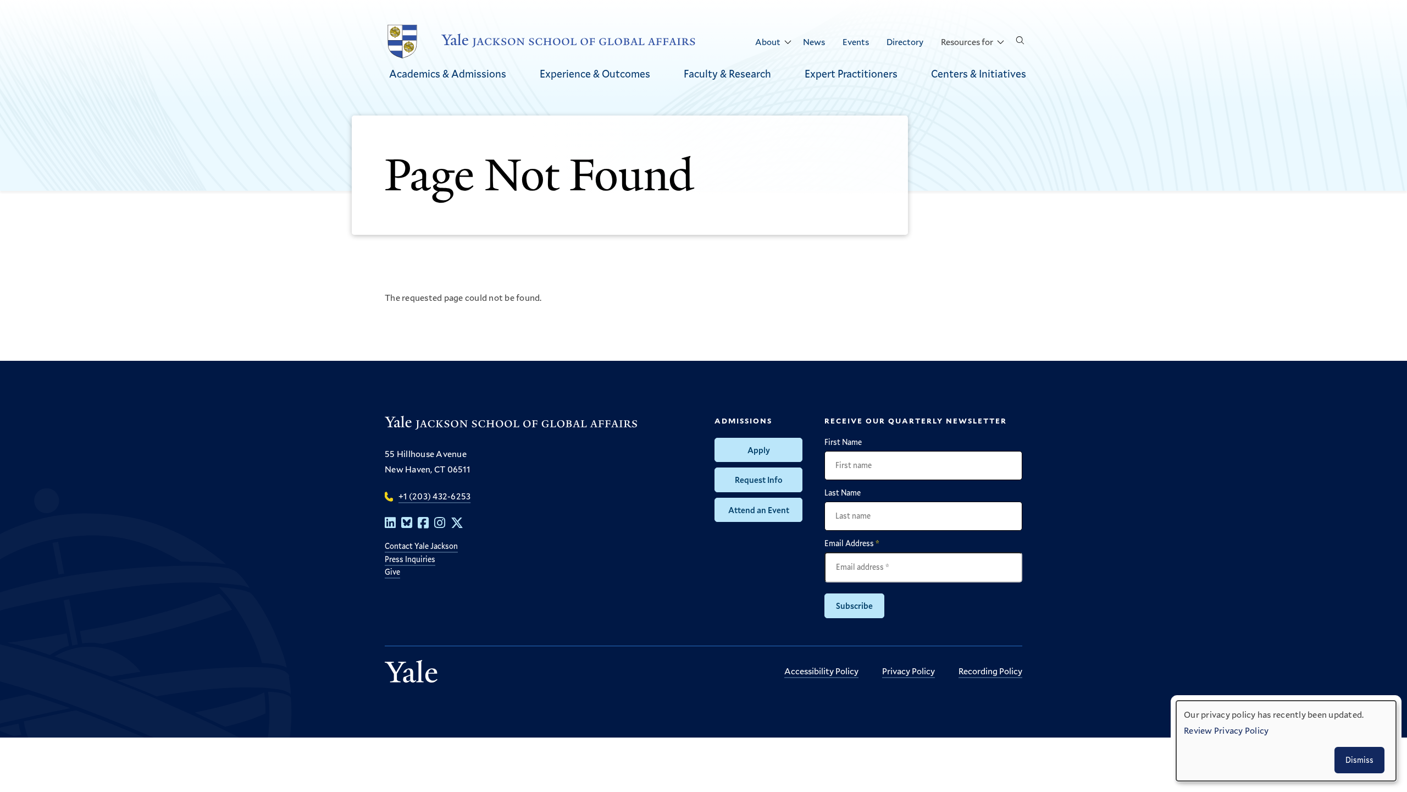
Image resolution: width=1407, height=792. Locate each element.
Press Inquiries (410, 559)
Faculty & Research (727, 73)
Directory (905, 41)
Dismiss (1359, 760)
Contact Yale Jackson (421, 546)
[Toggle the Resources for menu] (1000, 42)
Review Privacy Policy (1226, 730)
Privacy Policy (908, 670)
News (814, 41)
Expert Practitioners (851, 73)
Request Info (759, 479)
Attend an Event (758, 509)
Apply (758, 449)
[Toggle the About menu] (788, 42)
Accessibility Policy (821, 670)
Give (392, 571)
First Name (843, 442)
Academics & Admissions (447, 73)
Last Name (842, 492)
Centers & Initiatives (978, 73)
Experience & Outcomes (595, 73)
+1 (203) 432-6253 (434, 496)
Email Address (851, 543)
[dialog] (1286, 741)
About (767, 41)
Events (856, 41)
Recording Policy (990, 670)
